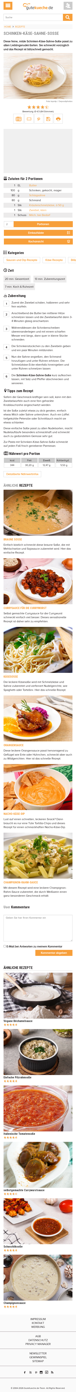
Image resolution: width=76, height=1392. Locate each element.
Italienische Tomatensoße (19, 1133)
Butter (33, 185)
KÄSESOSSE (11, 676)
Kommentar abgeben (54, 952)
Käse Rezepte (54, 260)
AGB (38, 1336)
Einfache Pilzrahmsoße (17, 1077)
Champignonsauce (15, 1303)
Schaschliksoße (13, 1246)
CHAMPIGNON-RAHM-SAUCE (21, 882)
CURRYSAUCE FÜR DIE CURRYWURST (25, 608)
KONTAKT (38, 1323)
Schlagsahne (37, 195)
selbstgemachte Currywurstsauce (24, 1190)
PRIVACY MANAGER (38, 1344)
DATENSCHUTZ (38, 1340)
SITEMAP (38, 1361)
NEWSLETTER (38, 1353)
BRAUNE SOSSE (13, 539)
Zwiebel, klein (37, 210)
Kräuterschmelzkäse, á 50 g (46, 205)
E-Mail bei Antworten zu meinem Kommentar (34, 946)
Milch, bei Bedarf (39, 215)
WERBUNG (38, 1327)
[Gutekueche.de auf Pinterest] (36, 1372)
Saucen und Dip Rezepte (21, 260)
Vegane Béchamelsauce (18, 1021)
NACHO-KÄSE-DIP (14, 814)
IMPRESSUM (38, 1319)
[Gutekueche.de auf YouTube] (30, 1372)
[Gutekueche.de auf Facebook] (25, 1372)
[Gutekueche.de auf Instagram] (41, 1372)
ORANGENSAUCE (14, 745)
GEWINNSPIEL (38, 1357)
